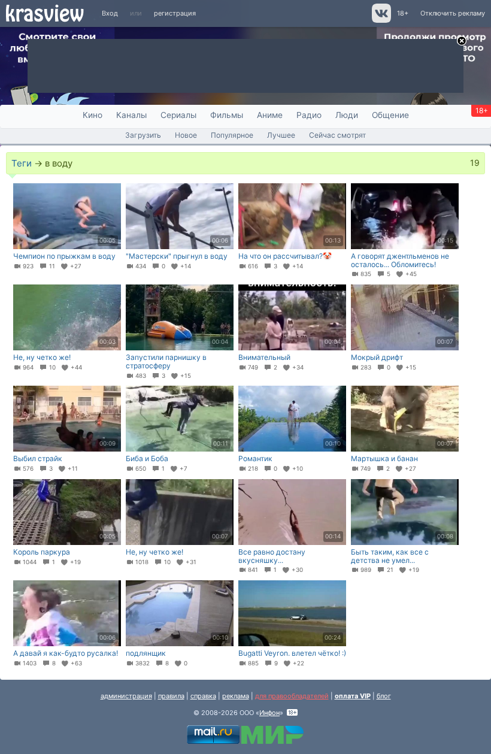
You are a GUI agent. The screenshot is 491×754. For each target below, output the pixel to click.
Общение (390, 115)
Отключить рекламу (452, 13)
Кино (92, 115)
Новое (186, 135)
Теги (21, 163)
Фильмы (226, 115)
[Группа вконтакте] (380, 20)
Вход (110, 13)
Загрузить (143, 135)
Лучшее (281, 135)
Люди (346, 115)
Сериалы (178, 115)
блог (384, 696)
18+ (402, 13)
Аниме (270, 115)
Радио (309, 115)
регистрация (175, 13)
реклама (235, 696)
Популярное (232, 135)
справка (203, 696)
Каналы (131, 115)
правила (171, 696)
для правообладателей (292, 696)
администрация (126, 696)
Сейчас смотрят (337, 135)
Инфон (269, 712)
